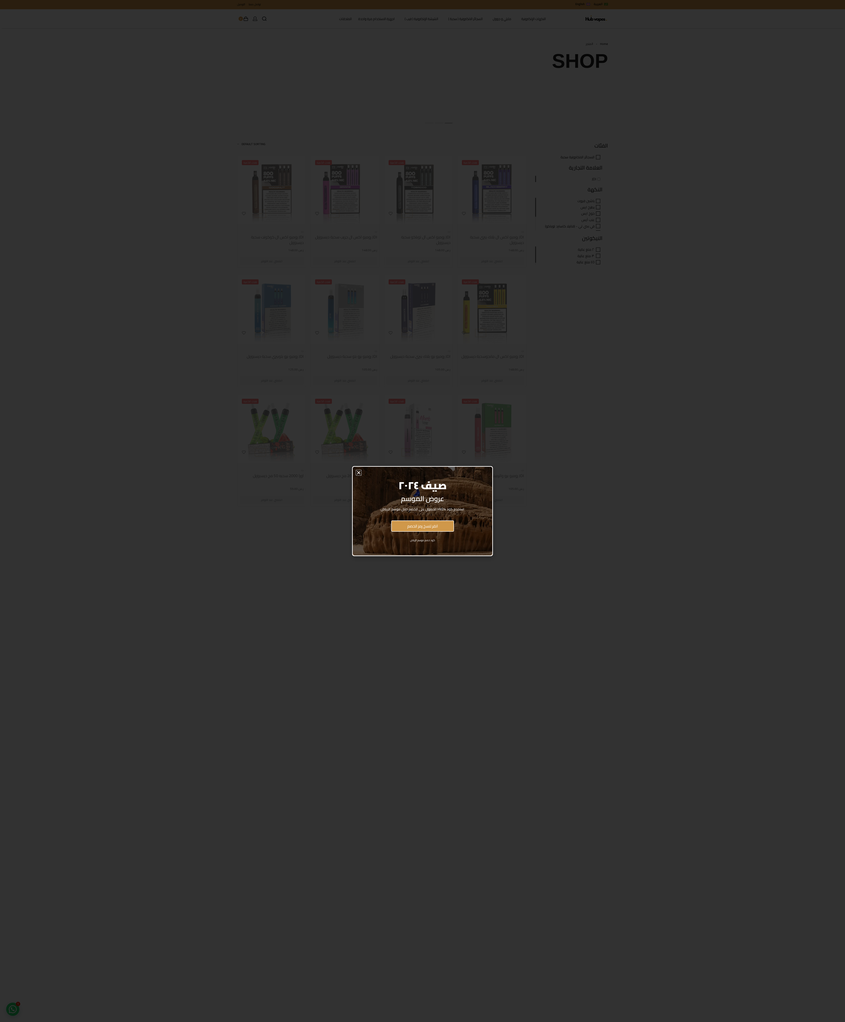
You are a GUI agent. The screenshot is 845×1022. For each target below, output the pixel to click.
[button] (358, 472)
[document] (422, 511)
